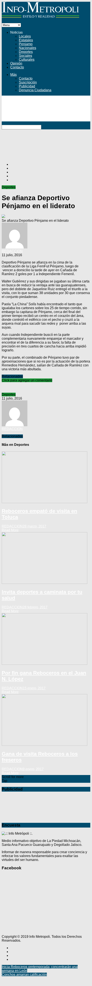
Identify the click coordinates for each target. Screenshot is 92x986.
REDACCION (12, 251)
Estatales (26, 40)
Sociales (25, 55)
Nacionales (27, 48)
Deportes (26, 52)
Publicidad (27, 86)
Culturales (26, 59)
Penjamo (26, 44)
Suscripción (28, 82)
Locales (25, 36)
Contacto (17, 67)
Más (13, 74)
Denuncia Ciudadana (35, 90)
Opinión (16, 63)
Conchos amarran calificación (24, 974)
